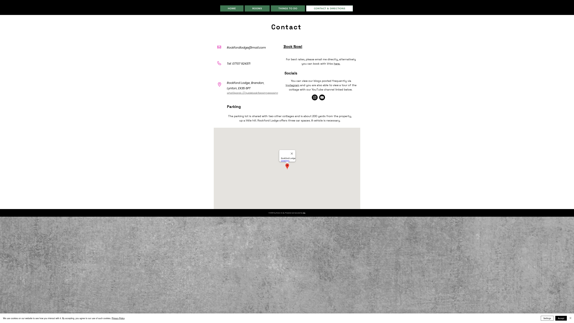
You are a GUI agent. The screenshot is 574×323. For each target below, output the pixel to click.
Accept (561, 318)
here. (337, 63)
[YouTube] (322, 97)
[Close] (570, 318)
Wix (304, 213)
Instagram (292, 85)
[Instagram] (315, 97)
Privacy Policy (118, 318)
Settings (547, 318)
